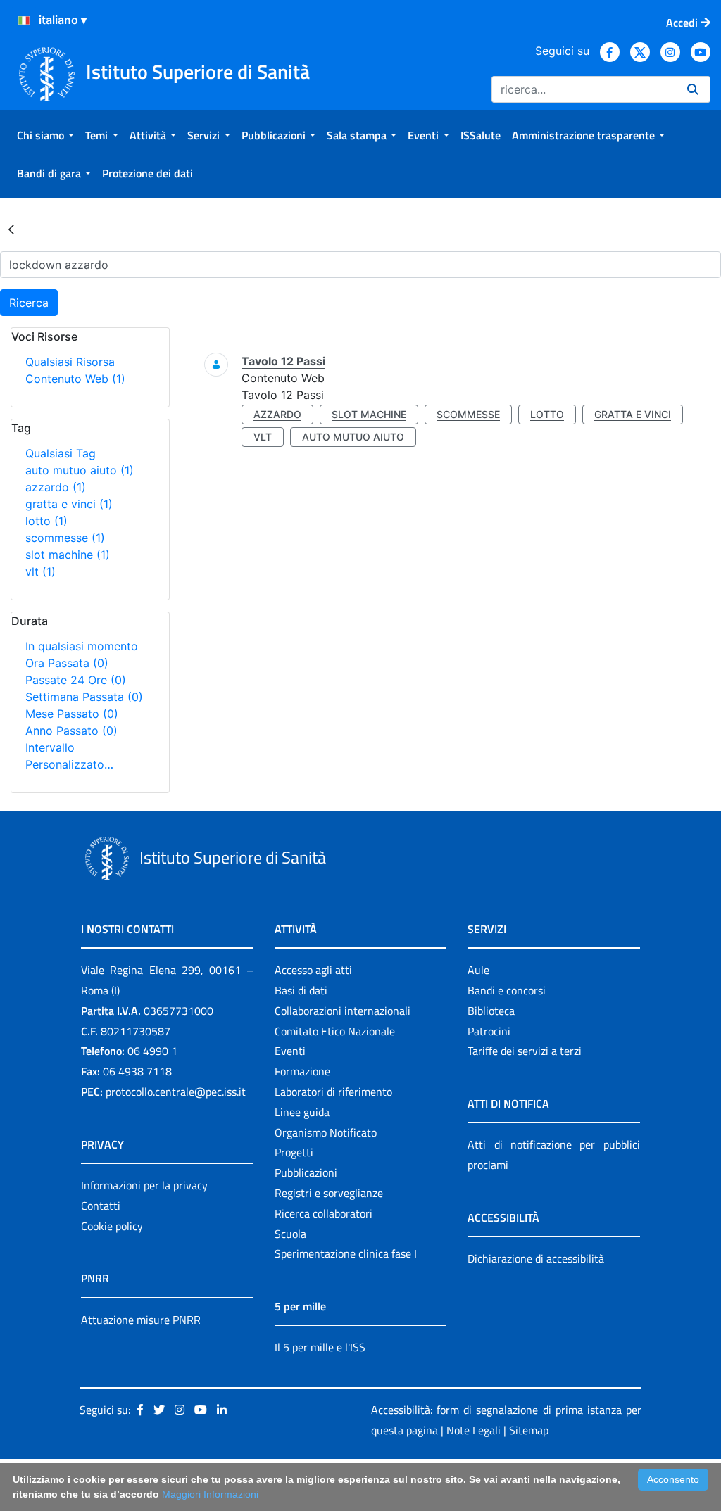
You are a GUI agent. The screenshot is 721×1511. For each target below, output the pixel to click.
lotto (46, 521)
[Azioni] (24, 20)
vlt (40, 571)
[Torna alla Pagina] (11, 228)
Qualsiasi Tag (60, 453)
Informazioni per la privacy (144, 1185)
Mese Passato (71, 714)
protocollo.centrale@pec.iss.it (176, 1091)
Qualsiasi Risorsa (70, 362)
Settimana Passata (84, 697)
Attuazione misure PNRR (141, 1319)
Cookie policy (112, 1226)
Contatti (100, 1205)
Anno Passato (71, 730)
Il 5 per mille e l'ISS (320, 1347)
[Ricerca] (693, 89)
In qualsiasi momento (81, 646)
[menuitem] (45, 135)
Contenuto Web (75, 379)
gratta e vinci (69, 504)
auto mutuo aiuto (79, 470)
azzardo (55, 487)
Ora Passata (66, 663)
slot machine (67, 555)
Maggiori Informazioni (210, 1494)
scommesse (65, 538)
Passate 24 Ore (75, 680)
